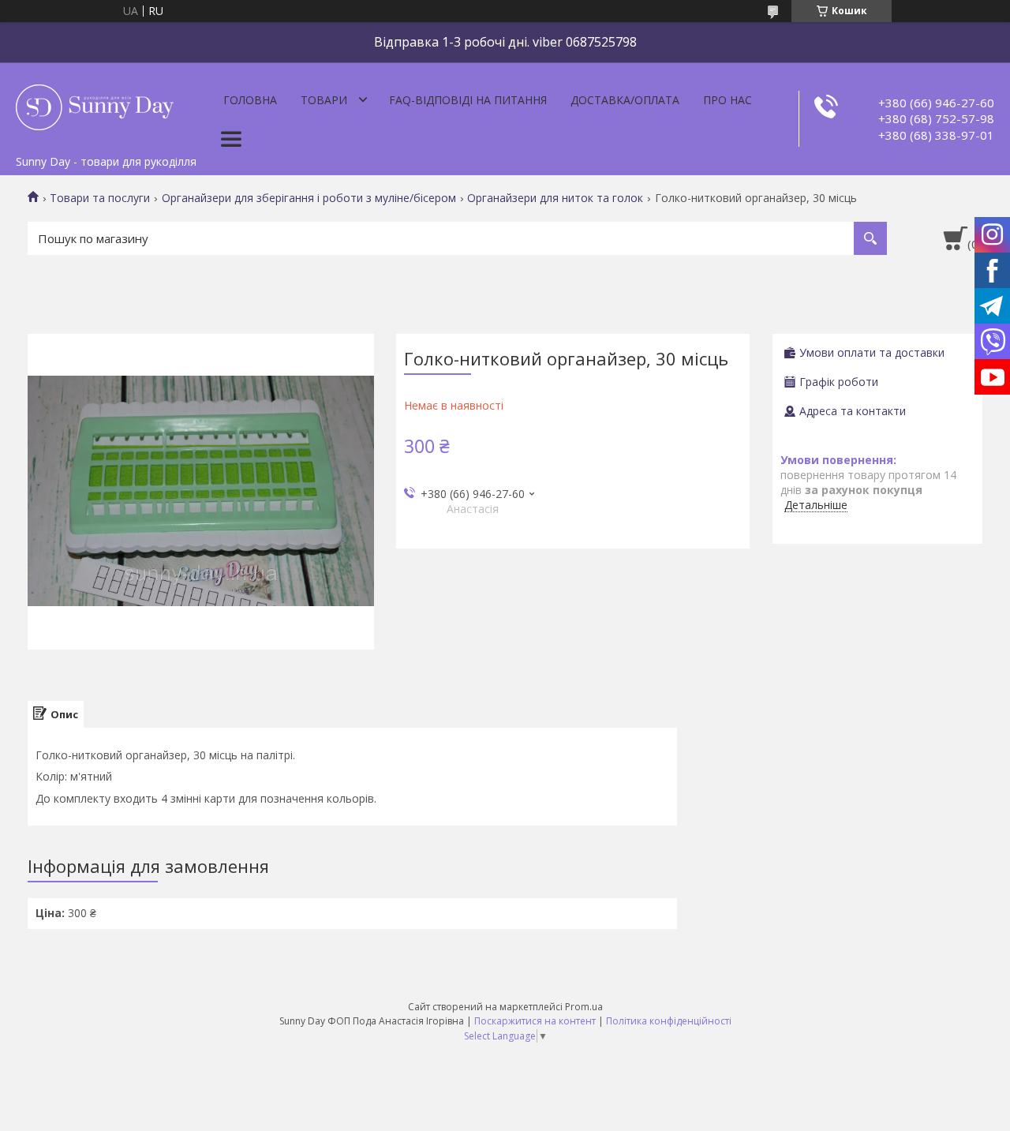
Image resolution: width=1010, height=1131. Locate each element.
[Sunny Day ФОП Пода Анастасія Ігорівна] (95, 105)
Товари (324, 99)
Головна (250, 99)
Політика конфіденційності (668, 1021)
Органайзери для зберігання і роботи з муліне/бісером (309, 198)
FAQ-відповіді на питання (468, 99)
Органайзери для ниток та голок (555, 198)
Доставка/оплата (624, 99)
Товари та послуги (100, 198)
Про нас (727, 99)
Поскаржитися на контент (535, 1021)
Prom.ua (584, 1006)
